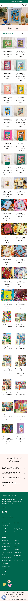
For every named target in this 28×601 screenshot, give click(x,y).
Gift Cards (4, 575)
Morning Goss (7, 191)
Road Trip (7, 369)
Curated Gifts (5, 569)
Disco (20, 281)
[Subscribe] (21, 507)
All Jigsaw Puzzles (6, 566)
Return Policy (17, 552)
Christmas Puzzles (6, 557)
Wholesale (16, 549)
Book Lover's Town (21, 119)
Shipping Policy (18, 555)
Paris (20, 347)
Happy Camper (7, 213)
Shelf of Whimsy (20, 51)
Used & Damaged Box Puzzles (7, 553)
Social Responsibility (19, 561)
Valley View (7, 414)
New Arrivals (5, 540)
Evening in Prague (7, 143)
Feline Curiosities (7, 119)
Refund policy (20, 592)
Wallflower (8, 599)
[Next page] (21, 450)
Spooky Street (20, 143)
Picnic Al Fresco (6, 532)
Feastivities (7, 237)
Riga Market (20, 436)
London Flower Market (7, 393)
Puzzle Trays (5, 572)
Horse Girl (20, 259)
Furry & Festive (21, 167)
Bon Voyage (7, 281)
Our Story (16, 540)
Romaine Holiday (20, 237)
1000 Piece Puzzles (7, 543)
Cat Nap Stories (7, 325)
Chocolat (20, 303)
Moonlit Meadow (7, 167)
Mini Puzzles (5, 549)
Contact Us (17, 543)
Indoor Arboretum (21, 97)
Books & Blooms (20, 325)
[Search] (23, 5)
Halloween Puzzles (6, 560)
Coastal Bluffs (20, 73)
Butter (20, 191)
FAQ (15, 546)
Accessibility (17, 558)
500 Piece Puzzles (6, 546)
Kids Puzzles (5, 563)
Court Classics (7, 303)
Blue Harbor (20, 393)
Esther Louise (23, 599)
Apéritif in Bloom (7, 97)
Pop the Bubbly (7, 259)
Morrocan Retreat (20, 414)
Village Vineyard (7, 347)
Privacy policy (9, 594)
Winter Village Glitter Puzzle (20, 369)
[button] (1, 5)
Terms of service (19, 594)
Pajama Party (20, 213)
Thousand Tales (7, 436)
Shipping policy (14, 596)
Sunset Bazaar (7, 73)
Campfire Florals (7, 51)
